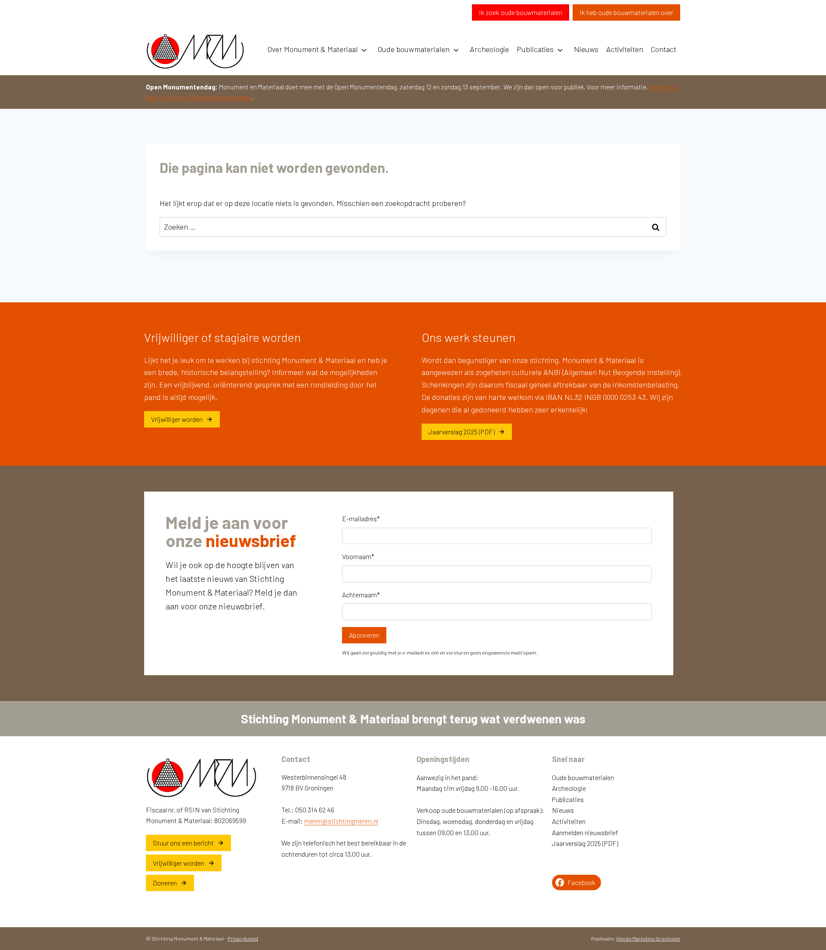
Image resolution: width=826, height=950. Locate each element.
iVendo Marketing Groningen (648, 938)
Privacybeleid (243, 938)
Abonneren (364, 635)
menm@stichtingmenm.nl (341, 821)
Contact (663, 49)
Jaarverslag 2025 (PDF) (585, 843)
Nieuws (586, 49)
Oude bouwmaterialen (414, 49)
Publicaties (535, 49)
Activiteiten (624, 49)
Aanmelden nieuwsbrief (585, 832)
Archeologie (489, 49)
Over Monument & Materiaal (313, 49)
